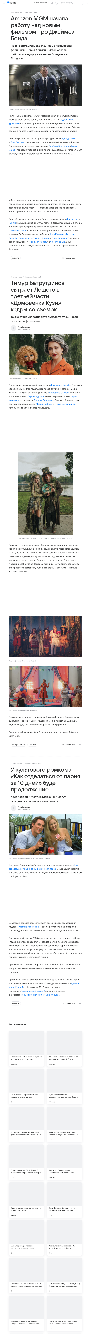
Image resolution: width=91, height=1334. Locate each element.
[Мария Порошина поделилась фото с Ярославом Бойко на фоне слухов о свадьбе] (26, 1124)
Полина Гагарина (43, 400)
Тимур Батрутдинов (65, 404)
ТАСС (35, 12)
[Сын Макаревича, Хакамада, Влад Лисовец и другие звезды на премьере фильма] (64, 1275)
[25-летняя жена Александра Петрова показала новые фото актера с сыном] (26, 1313)
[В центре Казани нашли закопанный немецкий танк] (64, 1162)
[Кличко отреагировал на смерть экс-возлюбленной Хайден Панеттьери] (64, 1313)
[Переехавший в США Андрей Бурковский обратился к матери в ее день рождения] (26, 1162)
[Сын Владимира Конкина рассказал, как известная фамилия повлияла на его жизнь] (26, 1238)
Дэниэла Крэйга (17, 230)
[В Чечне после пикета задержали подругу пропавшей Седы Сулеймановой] (64, 1049)
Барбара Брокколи (59, 146)
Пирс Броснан (59, 238)
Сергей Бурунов (36, 396)
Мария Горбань (44, 404)
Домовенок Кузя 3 (60, 385)
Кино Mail (37, 277)
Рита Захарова (24, 327)
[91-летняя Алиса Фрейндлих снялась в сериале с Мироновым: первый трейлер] (64, 1124)
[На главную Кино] (12, 3)
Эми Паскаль (18, 142)
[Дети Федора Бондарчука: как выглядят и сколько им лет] (64, 1200)
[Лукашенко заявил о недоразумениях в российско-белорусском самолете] (64, 1086)
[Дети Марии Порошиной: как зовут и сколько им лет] (26, 1086)
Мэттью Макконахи (29, 926)
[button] (45, 85)
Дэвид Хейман (69, 138)
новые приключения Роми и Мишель (40, 995)
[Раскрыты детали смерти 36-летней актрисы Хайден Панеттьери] (64, 1238)
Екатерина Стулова (59, 392)
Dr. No (13, 223)
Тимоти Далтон (41, 238)
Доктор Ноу (72, 219)
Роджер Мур (25, 238)
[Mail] (8, 3)
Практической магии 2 (33, 991)
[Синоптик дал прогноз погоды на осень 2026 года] (26, 1200)
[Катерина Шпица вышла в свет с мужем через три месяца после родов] (26, 1275)
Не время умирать (37, 242)
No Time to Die (57, 242)
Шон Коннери (57, 234)
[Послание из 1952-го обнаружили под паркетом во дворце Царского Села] (26, 1049)
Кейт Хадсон (50, 869)
